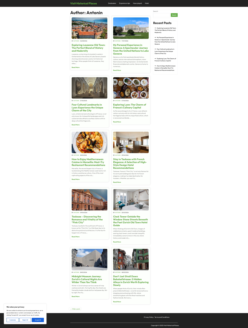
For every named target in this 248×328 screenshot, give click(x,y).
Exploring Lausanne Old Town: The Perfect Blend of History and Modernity (88, 47)
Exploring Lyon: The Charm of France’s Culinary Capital (129, 106)
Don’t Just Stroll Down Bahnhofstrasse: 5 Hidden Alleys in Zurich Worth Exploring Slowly (131, 281)
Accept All (38, 320)
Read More (76, 67)
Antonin (76, 41)
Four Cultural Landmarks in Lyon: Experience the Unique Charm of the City (87, 107)
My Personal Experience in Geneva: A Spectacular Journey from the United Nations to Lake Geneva (131, 49)
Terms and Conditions (161, 317)
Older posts (76, 309)
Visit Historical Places (83, 3)
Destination (112, 3)
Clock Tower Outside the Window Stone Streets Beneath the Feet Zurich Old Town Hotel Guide (130, 221)
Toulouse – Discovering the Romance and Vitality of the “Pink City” (87, 219)
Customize (12, 320)
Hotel (147, 3)
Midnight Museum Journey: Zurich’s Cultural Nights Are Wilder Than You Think (87, 279)
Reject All (25, 320)
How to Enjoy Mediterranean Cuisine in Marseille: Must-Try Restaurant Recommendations (88, 162)
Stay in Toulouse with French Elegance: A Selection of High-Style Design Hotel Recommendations (130, 163)
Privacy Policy (149, 317)
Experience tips (124, 3)
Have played (137, 3)
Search (155, 11)
